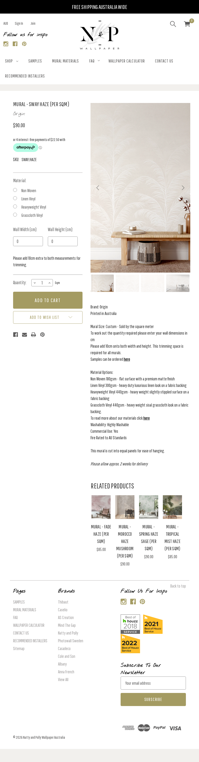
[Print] (33, 334)
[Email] (24, 334)
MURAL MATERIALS (65, 60)
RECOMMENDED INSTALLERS (25, 76)
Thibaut (63, 602)
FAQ (92, 60)
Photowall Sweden (70, 640)
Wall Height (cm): (60, 229)
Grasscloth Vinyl (32, 215)
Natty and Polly (68, 633)
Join (33, 23)
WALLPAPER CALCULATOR (126, 60)
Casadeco (64, 648)
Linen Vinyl (28, 198)
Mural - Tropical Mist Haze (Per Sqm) (173, 537)
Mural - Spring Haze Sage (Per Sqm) (148, 537)
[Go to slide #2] (127, 283)
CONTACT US (164, 60)
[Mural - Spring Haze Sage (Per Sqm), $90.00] (148, 507)
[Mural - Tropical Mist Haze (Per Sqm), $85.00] (172, 507)
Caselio (62, 609)
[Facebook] (15, 44)
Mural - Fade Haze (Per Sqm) (101, 534)
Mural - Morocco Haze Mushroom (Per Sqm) (124, 541)
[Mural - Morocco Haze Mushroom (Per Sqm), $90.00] (124, 507)
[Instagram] (5, 44)
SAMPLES (35, 60)
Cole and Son (66, 656)
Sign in (19, 23)
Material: (19, 180)
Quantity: (19, 282)
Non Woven (28, 190)
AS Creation (66, 617)
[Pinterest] (24, 44)
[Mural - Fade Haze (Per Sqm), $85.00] (101, 507)
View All (63, 679)
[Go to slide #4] (178, 283)
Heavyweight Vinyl (33, 207)
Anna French (66, 671)
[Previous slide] (98, 188)
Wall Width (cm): (25, 229)
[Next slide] (183, 188)
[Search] (173, 24)
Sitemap (19, 648)
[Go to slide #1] (102, 283)
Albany (62, 664)
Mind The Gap (67, 625)
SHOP (9, 60)
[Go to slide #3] (152, 283)
